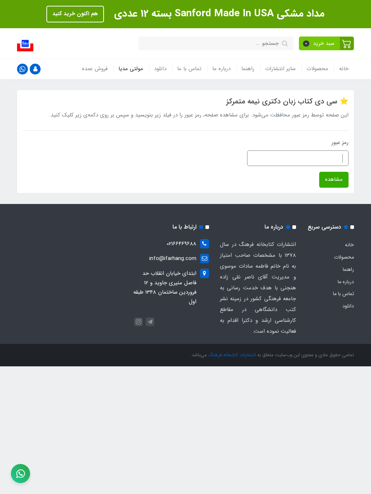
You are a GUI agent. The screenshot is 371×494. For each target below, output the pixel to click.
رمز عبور (340, 142)
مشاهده (334, 179)
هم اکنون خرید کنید (75, 13)
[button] (326, 43)
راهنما (247, 68)
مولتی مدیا (130, 68)
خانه (344, 68)
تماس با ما (189, 68)
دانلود (160, 68)
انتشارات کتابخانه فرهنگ (232, 355)
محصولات (317, 68)
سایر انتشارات (280, 68)
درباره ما (221, 68)
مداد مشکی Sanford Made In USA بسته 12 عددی (218, 14)
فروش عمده (95, 68)
